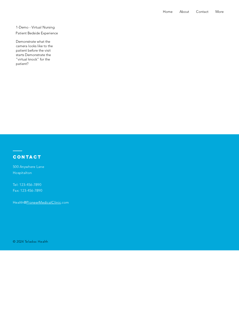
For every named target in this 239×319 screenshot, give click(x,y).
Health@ (37, 202)
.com (65, 202)
